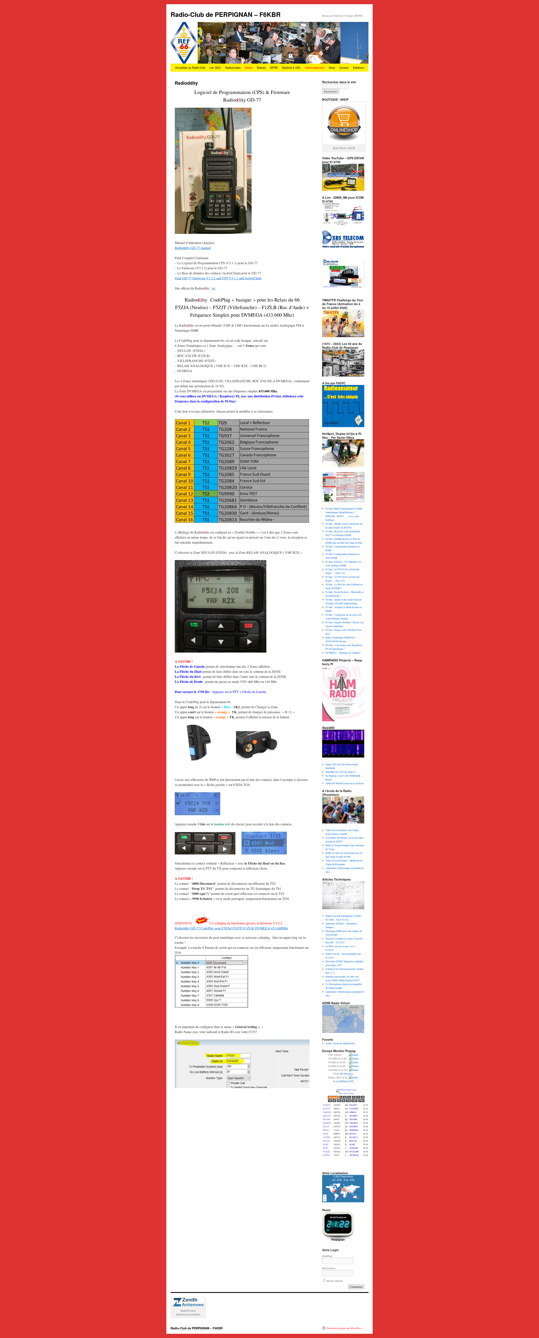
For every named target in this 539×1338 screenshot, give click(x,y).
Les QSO (215, 68)
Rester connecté (335, 1280)
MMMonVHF (346, 1081)
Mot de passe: (329, 1268)
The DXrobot (346, 1073)
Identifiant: (327, 1256)
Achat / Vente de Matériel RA (340, 1043)
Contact (344, 68)
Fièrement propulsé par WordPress (344, 1328)
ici (213, 288)
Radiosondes (233, 68)
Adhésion (358, 68)
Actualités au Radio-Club (190, 68)
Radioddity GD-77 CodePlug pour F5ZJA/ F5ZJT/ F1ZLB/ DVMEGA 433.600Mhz (231, 928)
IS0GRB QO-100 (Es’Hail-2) (340, 772)
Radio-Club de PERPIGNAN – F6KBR (226, 14)
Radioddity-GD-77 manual (193, 247)
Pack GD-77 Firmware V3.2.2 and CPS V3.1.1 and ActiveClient (218, 278)
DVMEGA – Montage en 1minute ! (343, 652)
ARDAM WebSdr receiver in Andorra (345, 783)
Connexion (356, 1286)
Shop (332, 68)
